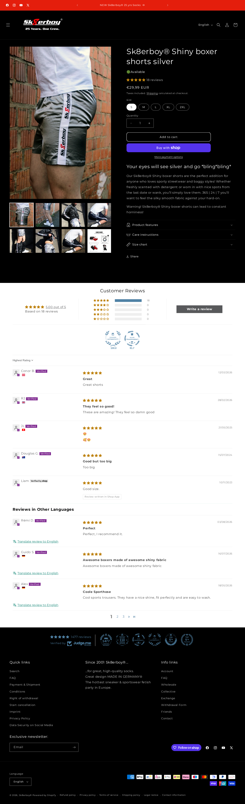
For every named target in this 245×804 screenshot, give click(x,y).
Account (167, 671)
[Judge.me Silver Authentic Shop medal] (155, 640)
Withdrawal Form (174, 705)
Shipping (152, 93)
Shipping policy (131, 795)
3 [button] (124, 616)
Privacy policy (88, 795)
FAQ (13, 678)
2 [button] (117, 616)
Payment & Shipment (25, 684)
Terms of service (108, 795)
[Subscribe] (74, 747)
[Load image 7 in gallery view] (73, 241)
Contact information (173, 795)
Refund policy (68, 795)
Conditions (17, 691)
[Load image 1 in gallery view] (21, 215)
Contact (167, 718)
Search (15, 671)
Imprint (15, 711)
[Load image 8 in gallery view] (99, 241)
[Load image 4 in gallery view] (99, 215)
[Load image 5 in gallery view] (21, 241)
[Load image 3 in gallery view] (73, 215)
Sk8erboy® (25, 795)
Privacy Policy (20, 718)
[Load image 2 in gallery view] (47, 215)
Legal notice (151, 795)
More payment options (168, 156)
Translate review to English (37, 541)
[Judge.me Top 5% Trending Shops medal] (187, 640)
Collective (168, 691)
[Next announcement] (167, 5)
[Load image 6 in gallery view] (47, 241)
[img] (92, 373)
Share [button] (134, 256)
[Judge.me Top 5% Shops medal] (171, 640)
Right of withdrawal (24, 698)
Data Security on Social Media (31, 725)
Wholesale (168, 684)
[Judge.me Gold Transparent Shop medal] (138, 640)
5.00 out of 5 (56, 307)
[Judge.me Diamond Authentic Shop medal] (113, 338)
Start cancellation (22, 705)
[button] (8, 25)
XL (168, 107)
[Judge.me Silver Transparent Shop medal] (132, 338)
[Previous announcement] (77, 5)
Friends (166, 711)
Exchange (168, 698)
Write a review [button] (199, 309)
